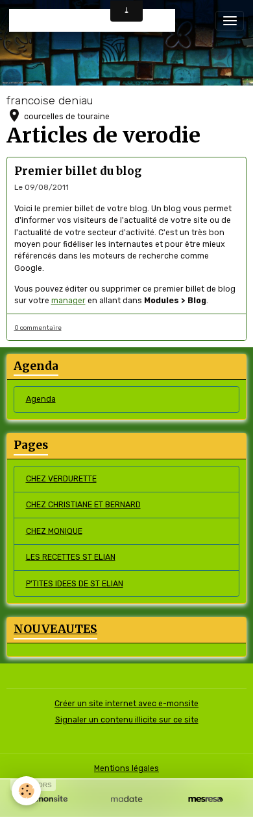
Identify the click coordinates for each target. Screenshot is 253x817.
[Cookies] (26, 790)
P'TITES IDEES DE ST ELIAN (74, 583)
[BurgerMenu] (229, 20)
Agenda (41, 399)
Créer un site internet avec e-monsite (126, 703)
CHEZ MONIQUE (54, 531)
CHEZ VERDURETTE (61, 478)
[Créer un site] (47, 799)
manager (68, 300)
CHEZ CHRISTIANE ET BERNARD (83, 504)
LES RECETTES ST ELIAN (70, 557)
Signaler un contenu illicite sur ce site (127, 719)
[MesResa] (205, 799)
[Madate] (126, 799)
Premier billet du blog (77, 171)
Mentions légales (126, 768)
